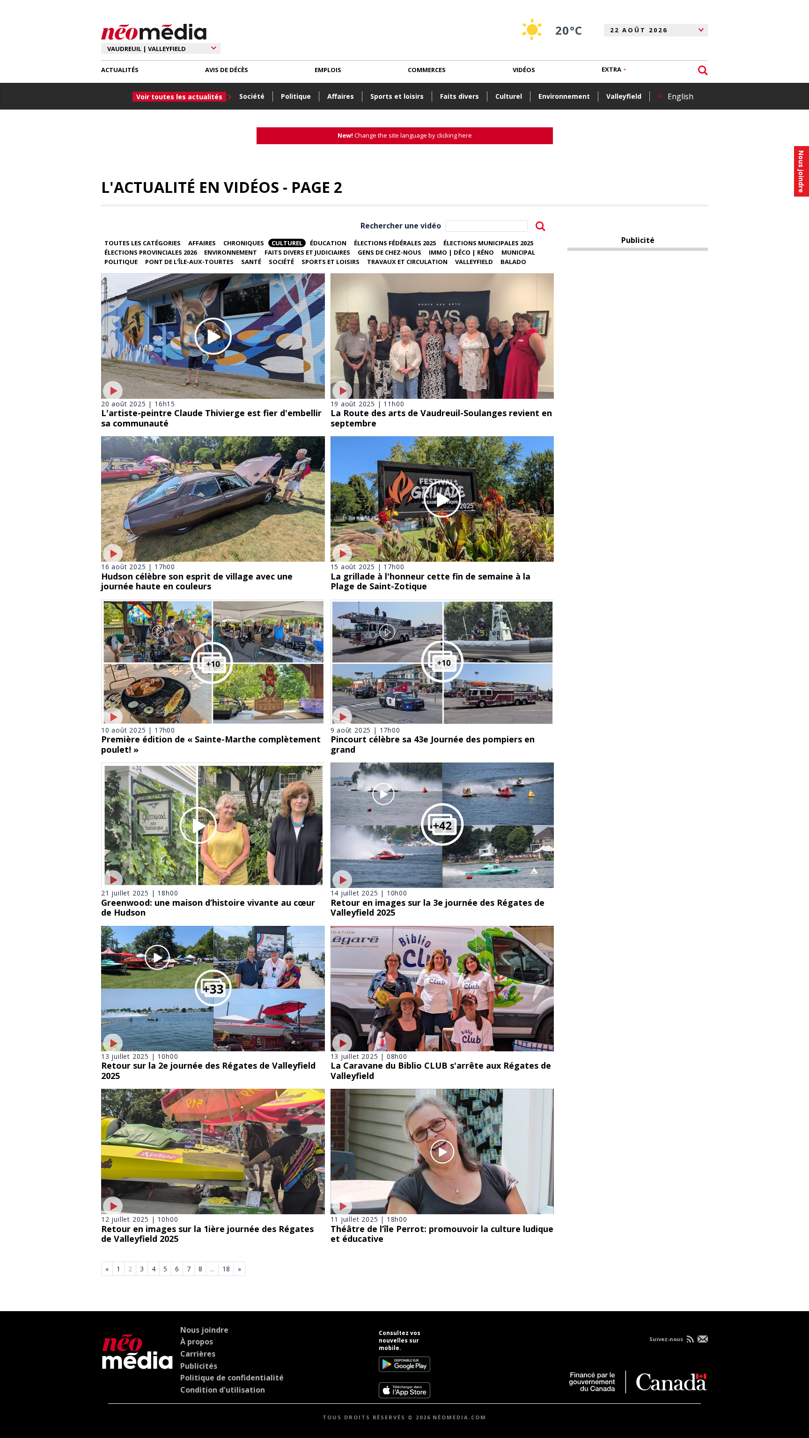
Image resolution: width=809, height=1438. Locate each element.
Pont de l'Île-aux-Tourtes (189, 261)
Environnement (564, 96)
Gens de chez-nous (389, 252)
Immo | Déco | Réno (461, 252)
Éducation (328, 243)
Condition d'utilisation (222, 1390)
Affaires (340, 96)
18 (226, 1268)
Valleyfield (623, 96)
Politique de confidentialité (232, 1377)
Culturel (508, 96)
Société (252, 96)
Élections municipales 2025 (488, 243)
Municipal (518, 252)
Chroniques (243, 243)
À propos (196, 1341)
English (680, 96)
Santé (251, 261)
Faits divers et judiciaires (307, 252)
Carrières (197, 1354)
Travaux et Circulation (407, 261)
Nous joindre (204, 1330)
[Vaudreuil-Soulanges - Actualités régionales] (153, 30)
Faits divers (459, 96)
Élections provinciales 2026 (150, 252)
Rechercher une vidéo (400, 225)
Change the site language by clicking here (405, 135)
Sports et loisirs (397, 96)
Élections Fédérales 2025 (395, 243)
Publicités (198, 1366)
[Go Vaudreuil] (137, 1364)
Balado (513, 261)
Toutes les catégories (142, 243)
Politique (296, 96)
